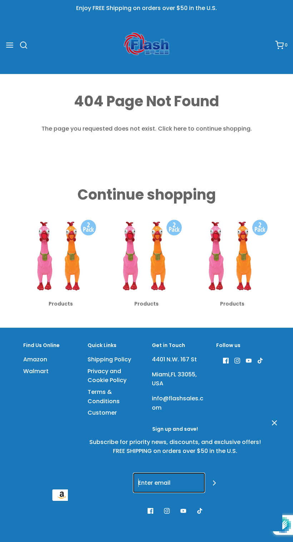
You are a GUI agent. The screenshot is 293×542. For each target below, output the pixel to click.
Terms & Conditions (104, 396)
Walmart (36, 371)
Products (61, 303)
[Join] (214, 483)
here (180, 128)
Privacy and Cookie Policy (107, 376)
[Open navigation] (9, 45)
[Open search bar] (26, 45)
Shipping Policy (109, 359)
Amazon (35, 359)
